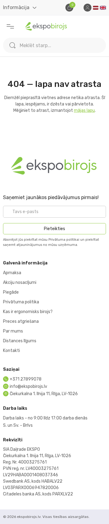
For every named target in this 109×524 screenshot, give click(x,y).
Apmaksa (12, 272)
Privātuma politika (21, 302)
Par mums (13, 331)
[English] (103, 8)
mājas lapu (84, 110)
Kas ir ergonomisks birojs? (28, 311)
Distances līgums (19, 340)
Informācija (16, 7)
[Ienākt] (87, 8)
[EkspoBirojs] (46, 26)
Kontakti (11, 350)
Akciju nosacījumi (19, 282)
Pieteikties (54, 228)
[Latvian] (95, 8)
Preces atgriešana (21, 321)
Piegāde (11, 292)
